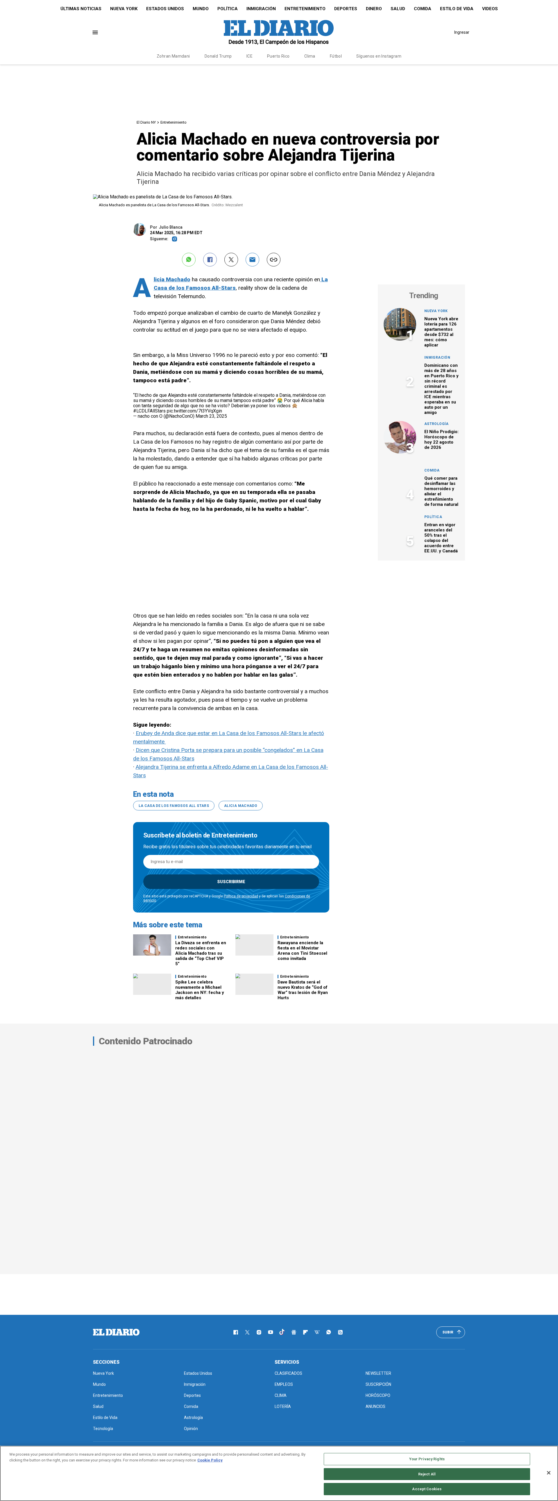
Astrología (436, 424)
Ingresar (461, 32)
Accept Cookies (426, 1489)
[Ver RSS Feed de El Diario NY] (340, 1332)
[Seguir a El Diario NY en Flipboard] (305, 1332)
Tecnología (103, 1428)
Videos (490, 8)
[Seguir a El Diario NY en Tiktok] (282, 1332)
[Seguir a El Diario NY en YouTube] (270, 1332)
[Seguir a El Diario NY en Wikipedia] (317, 1332)
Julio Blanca (171, 227)
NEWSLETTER (378, 1373)
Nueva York (123, 8)
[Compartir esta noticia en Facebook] (210, 259)
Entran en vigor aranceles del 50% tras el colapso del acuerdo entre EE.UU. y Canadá (441, 538)
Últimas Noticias (80, 8)
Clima (309, 56)
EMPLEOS (284, 1384)
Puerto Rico (278, 56)
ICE (249, 56)
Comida (422, 8)
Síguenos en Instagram (378, 56)
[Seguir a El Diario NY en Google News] (294, 1332)
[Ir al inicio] (116, 1332)
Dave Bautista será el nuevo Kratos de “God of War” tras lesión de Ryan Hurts (303, 989)
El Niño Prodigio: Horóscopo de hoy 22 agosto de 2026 (441, 439)
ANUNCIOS (375, 1406)
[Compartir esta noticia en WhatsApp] (189, 259)
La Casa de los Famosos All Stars (174, 806)
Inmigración (261, 8)
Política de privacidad (241, 896)
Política (227, 8)
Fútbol (336, 56)
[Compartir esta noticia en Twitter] (231, 259)
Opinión (191, 1428)
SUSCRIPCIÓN (378, 1384)
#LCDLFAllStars (149, 411)
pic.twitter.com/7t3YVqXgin (194, 411)
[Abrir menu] (95, 32)
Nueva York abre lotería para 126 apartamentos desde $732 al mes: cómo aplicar (441, 332)
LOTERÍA (283, 1406)
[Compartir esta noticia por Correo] (252, 259)
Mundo (201, 8)
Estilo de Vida (456, 8)
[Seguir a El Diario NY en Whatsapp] (329, 1332)
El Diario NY (146, 122)
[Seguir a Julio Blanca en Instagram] (174, 239)
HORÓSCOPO (378, 1395)
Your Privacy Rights (427, 1459)
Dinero (374, 8)
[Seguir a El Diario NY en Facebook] (236, 1332)
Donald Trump (218, 56)
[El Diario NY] (279, 32)
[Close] (548, 1472)
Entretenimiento (305, 8)
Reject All (427, 1474)
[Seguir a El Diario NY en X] (247, 1332)
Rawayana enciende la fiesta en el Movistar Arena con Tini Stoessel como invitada (302, 950)
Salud (398, 8)
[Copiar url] (273, 259)
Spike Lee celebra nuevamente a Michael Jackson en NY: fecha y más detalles (199, 989)
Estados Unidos (165, 8)
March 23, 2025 (211, 416)
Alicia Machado (172, 279)
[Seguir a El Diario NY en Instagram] (259, 1332)
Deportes (345, 8)
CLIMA (281, 1395)
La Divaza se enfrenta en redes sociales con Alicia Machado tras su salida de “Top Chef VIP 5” (200, 953)
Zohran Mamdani (173, 56)
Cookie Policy (210, 1460)
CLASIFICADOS (288, 1373)
